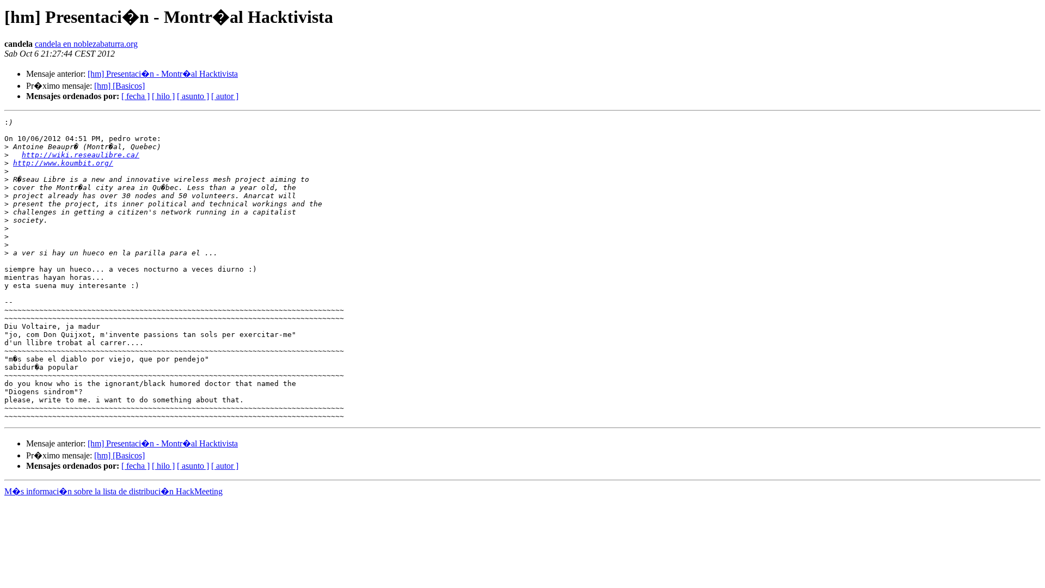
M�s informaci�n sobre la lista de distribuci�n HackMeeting (113, 491)
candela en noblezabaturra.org (86, 43)
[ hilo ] (163, 96)
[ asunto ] (193, 96)
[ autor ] (224, 96)
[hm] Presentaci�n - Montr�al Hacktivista (163, 73)
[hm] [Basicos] (119, 85)
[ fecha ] (135, 96)
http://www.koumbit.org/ (63, 163)
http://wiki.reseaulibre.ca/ (80, 155)
